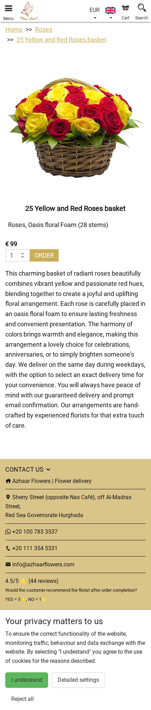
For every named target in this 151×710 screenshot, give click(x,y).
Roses (43, 29)
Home (13, 29)
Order (44, 255)
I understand (26, 680)
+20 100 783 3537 (34, 531)
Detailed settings (78, 680)
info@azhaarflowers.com (43, 564)
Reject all (22, 699)
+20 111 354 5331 (34, 548)
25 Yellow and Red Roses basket (61, 39)
